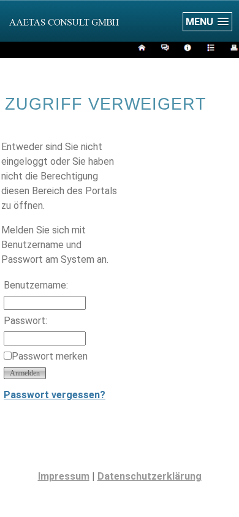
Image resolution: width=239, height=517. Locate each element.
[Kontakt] (163, 49)
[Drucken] (232, 49)
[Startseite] (140, 49)
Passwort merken (50, 356)
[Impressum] (186, 49)
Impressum (63, 476)
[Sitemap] (209, 49)
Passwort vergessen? (54, 395)
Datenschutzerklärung (149, 476)
